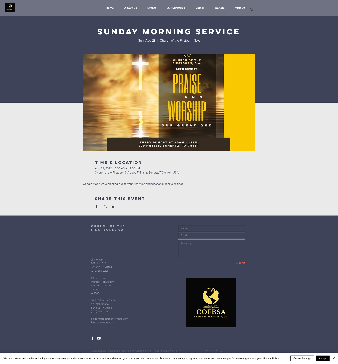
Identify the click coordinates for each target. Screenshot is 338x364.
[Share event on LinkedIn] (113, 206)
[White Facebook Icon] (92, 338)
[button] (133, 8)
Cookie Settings (302, 358)
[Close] (334, 358)
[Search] (251, 9)
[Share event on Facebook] (96, 206)
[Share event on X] (105, 206)
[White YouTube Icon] (98, 338)
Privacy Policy (271, 358)
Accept (323, 358)
